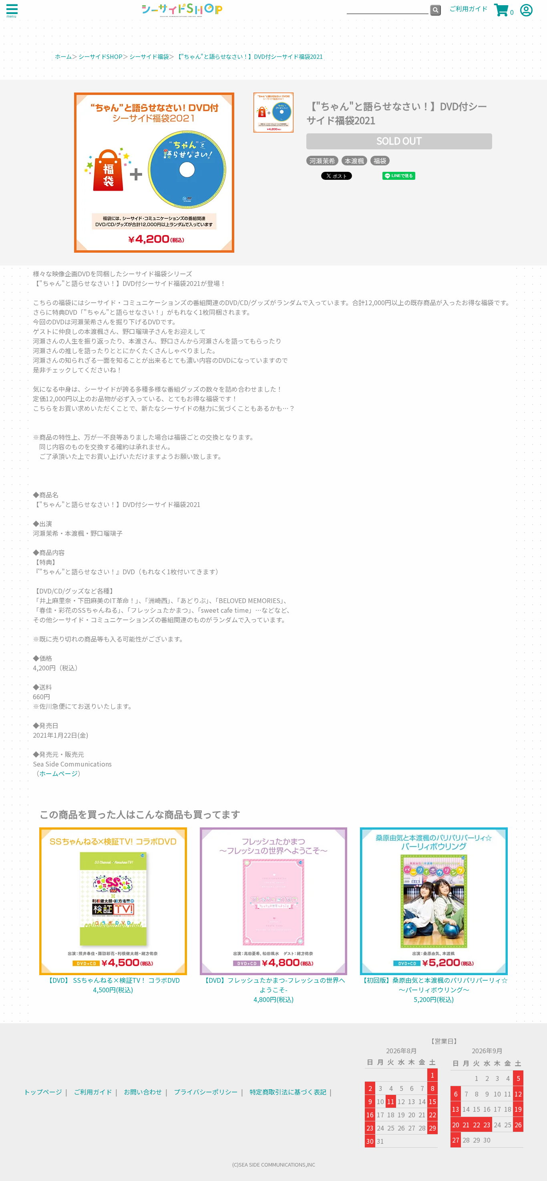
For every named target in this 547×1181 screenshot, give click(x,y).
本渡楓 (354, 160)
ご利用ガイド (93, 1091)
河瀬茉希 (322, 160)
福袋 (380, 160)
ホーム (63, 56)
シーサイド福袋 (149, 56)
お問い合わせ (143, 1091)
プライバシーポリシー (206, 1091)
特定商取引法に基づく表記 (287, 1091)
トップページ (43, 1091)
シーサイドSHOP (100, 56)
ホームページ (58, 773)
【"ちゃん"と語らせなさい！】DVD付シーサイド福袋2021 (249, 56)
